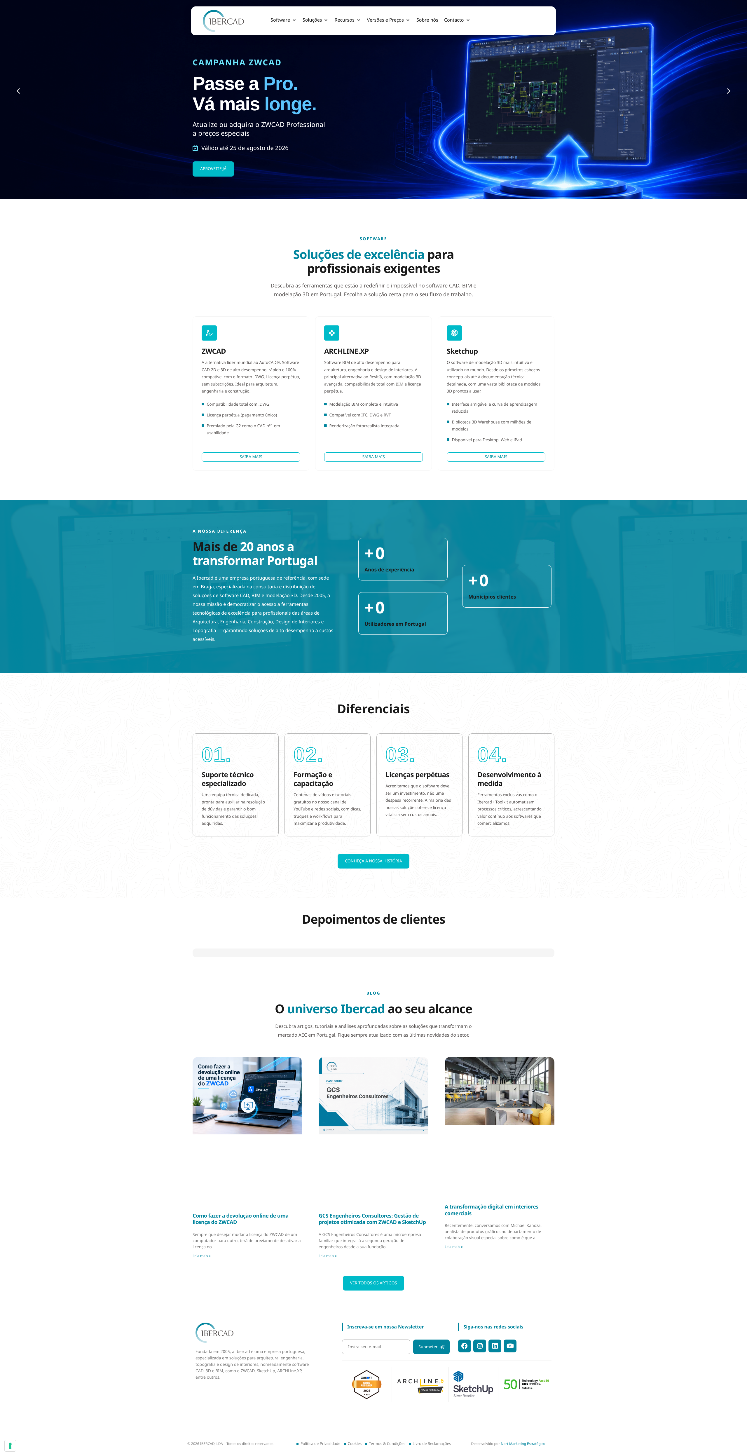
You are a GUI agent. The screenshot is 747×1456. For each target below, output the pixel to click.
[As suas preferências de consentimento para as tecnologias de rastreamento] (10, 1445)
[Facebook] (464, 1346)
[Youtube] (510, 1346)
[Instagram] (479, 1346)
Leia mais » (202, 1237)
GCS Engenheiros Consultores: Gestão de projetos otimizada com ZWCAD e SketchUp (372, 1201)
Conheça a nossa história (373, 861)
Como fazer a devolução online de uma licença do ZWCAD (241, 1201)
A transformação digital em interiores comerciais (491, 1192)
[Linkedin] (494, 1346)
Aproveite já (213, 169)
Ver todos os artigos (373, 1265)
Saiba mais (251, 457)
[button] (284, 20)
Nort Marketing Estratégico (523, 1443)
